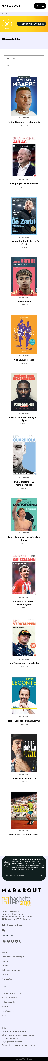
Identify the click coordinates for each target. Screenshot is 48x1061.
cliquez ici (29, 869)
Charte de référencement (14, 1031)
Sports (12, 14)
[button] (31, 24)
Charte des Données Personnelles (18, 1034)
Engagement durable (12, 1041)
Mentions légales (10, 1038)
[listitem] (4, 941)
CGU (4, 1027)
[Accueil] (12, 6)
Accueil (4, 14)
